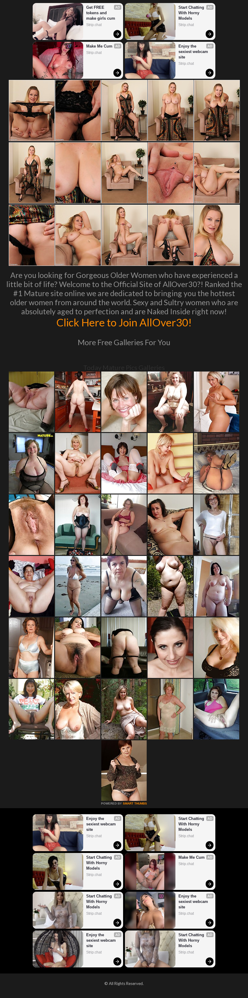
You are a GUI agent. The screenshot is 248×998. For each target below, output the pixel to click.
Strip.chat (94, 25)
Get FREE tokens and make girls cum (100, 13)
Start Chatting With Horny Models (191, 13)
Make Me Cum (99, 46)
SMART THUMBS (135, 803)
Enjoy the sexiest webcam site (193, 51)
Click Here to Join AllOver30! (124, 322)
